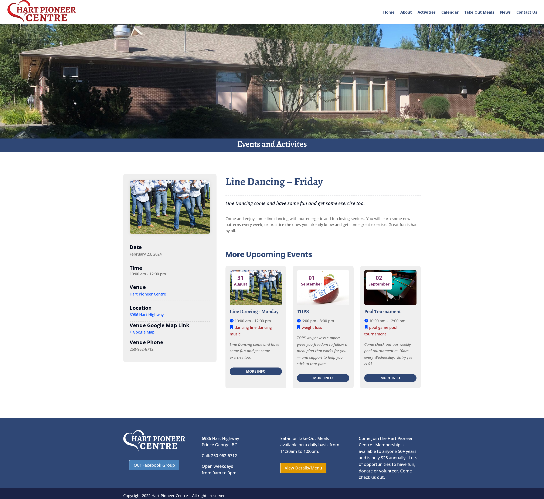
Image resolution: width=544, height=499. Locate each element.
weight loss (312, 327)
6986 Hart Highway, (147, 314)
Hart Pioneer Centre (148, 294)
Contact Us (526, 13)
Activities (427, 13)
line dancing (261, 327)
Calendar (450, 13)
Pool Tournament (382, 311)
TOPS (303, 311)
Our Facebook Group (154, 465)
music (235, 333)
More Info (256, 371)
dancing (242, 327)
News (505, 13)
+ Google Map (142, 332)
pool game (378, 327)
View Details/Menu (303, 468)
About (406, 13)
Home (389, 13)
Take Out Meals (479, 13)
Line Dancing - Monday (254, 311)
